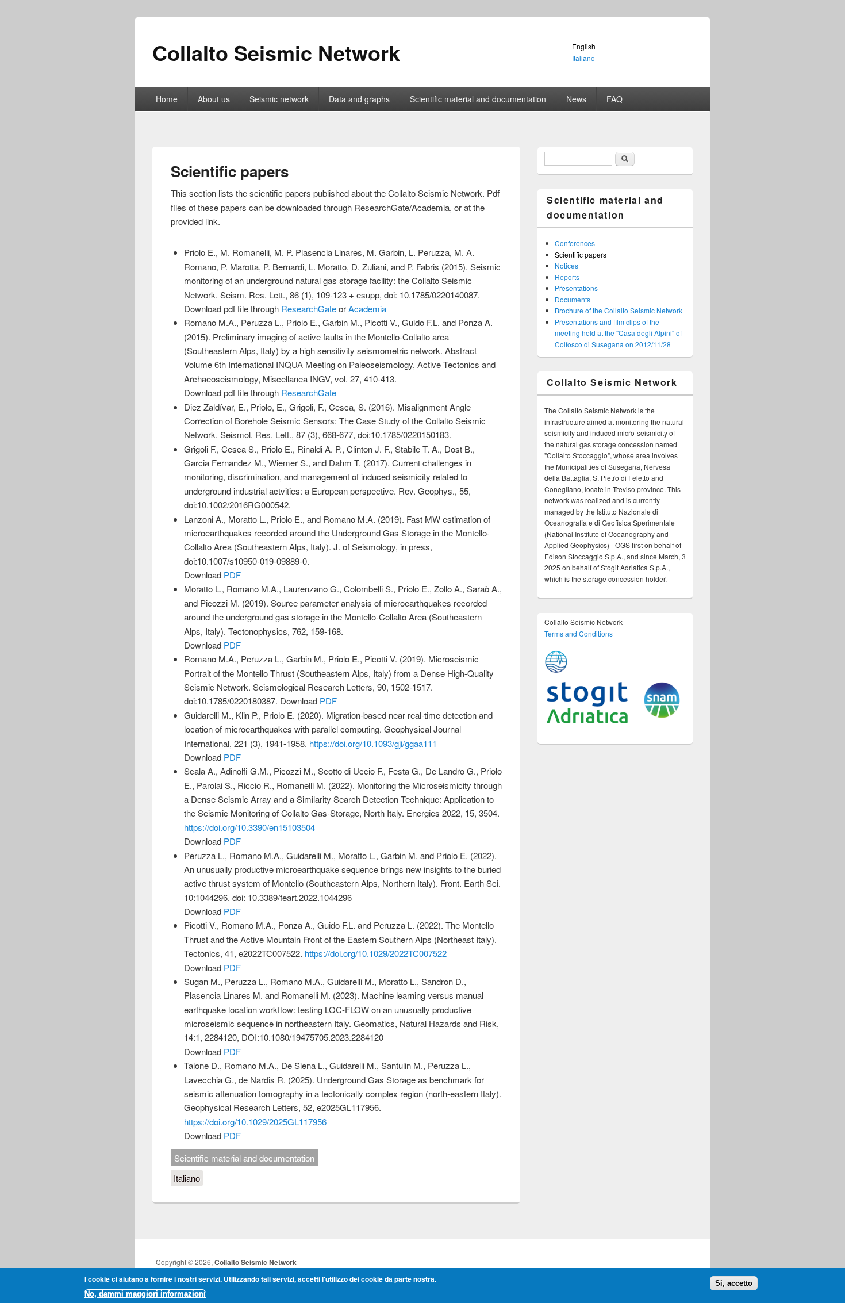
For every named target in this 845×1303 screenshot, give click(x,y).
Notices (566, 265)
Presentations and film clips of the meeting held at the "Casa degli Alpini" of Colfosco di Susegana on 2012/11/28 (618, 333)
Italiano (187, 1178)
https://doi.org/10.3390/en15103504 (249, 827)
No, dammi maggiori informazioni (145, 1293)
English (584, 46)
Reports (567, 277)
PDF (232, 575)
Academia (367, 308)
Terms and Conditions (578, 633)
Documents (572, 299)
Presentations (576, 288)
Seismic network (279, 99)
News (576, 99)
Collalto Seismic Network (255, 1262)
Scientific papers (580, 254)
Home (167, 99)
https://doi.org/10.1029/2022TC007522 (376, 953)
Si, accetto (733, 1283)
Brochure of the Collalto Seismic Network (618, 310)
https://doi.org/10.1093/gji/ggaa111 (373, 743)
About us (214, 99)
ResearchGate (308, 308)
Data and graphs (359, 99)
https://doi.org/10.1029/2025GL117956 (255, 1122)
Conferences (575, 243)
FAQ (614, 99)
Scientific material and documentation (478, 99)
